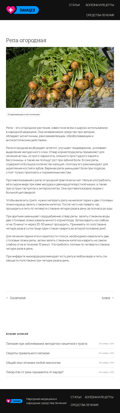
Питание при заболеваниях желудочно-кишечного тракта (46, 343)
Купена (106, 297)
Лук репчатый (18, 297)
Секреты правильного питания (28, 353)
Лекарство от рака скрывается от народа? (35, 372)
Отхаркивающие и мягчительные (24, 114)
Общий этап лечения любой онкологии (33, 362)
